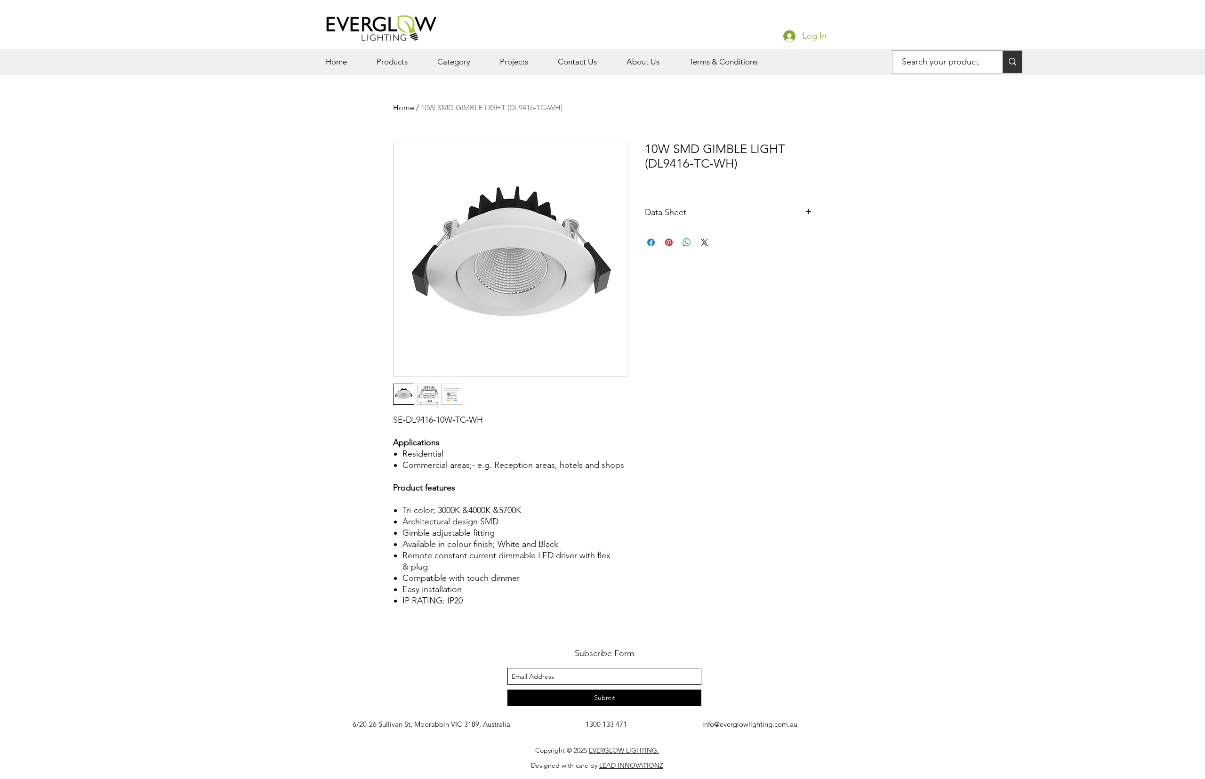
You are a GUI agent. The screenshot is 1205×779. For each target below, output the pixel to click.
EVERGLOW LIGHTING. (624, 750)
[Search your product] (1012, 62)
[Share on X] (704, 242)
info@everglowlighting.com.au (749, 724)
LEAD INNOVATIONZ (631, 765)
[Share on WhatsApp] (686, 242)
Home (403, 107)
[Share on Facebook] (651, 242)
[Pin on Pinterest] (669, 242)
